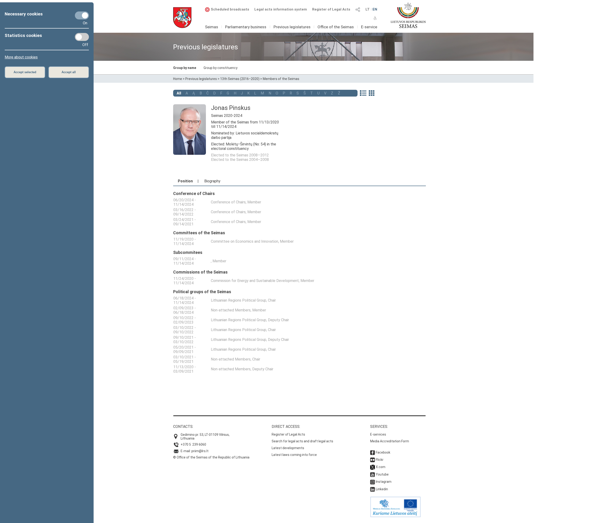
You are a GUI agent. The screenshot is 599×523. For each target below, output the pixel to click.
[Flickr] (372, 460)
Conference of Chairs (228, 202)
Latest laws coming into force (294, 455)
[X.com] (372, 467)
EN (375, 9)
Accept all (69, 72)
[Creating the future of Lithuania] (395, 516)
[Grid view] (371, 93)
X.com (380, 467)
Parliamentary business (245, 27)
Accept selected (25, 72)
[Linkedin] (372, 489)
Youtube (382, 474)
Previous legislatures (292, 27)
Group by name (184, 68)
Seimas (211, 27)
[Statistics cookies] (82, 37)
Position (185, 181)
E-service (369, 27)
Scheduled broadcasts (230, 9)
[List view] (363, 93)
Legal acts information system (280, 9)
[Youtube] (372, 474)
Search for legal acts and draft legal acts (302, 441)
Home (177, 79)
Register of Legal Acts (331, 9)
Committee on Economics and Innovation (244, 241)
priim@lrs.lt (199, 451)
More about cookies (21, 57)
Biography (212, 181)
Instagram (383, 481)
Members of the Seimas (281, 79)
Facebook (383, 452)
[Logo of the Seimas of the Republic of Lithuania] (408, 15)
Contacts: (183, 426)
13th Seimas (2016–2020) (239, 79)
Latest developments (288, 448)
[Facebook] (372, 452)
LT (367, 9)
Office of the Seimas (336, 27)
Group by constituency (220, 68)
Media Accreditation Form (389, 441)
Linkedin (382, 489)
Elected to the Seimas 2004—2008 (240, 159)
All (179, 93)
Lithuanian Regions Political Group (238, 300)
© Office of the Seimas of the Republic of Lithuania (211, 457)
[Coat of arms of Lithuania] (182, 17)
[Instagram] (372, 481)
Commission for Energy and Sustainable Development (255, 280)
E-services (378, 434)
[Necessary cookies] (82, 15)
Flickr (380, 460)
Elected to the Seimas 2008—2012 (240, 155)
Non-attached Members (231, 310)
